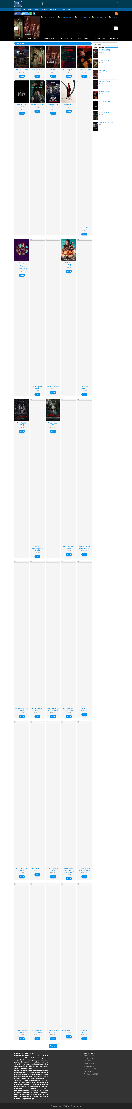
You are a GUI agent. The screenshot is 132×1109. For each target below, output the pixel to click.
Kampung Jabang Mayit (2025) (53, 1031)
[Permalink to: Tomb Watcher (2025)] (21, 410)
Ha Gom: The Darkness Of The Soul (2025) (37, 548)
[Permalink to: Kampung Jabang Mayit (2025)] (53, 955)
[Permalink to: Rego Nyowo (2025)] (68, 955)
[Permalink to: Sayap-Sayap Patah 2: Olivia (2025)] (53, 633)
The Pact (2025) (15, 38)
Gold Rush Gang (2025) (68, 264)
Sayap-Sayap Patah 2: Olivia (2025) (53, 709)
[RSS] (116, 13)
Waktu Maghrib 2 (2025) (68, 547)
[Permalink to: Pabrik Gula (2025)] (21, 56)
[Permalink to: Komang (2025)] (37, 793)
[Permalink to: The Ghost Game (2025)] (53, 91)
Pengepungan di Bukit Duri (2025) (84, 869)
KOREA (37, 72)
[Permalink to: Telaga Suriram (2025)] (53, 410)
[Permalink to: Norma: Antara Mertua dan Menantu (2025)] (68, 793)
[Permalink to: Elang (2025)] (84, 633)
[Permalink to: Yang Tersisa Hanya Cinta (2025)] (68, 633)
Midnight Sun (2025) (37, 387)
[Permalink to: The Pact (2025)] (37, 56)
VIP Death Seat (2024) (84, 387)
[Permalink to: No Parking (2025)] (49, 28)
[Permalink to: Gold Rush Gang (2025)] (68, 250)
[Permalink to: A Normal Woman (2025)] (21, 793)
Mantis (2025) (68, 105)
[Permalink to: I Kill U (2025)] (32, 28)
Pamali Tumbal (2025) (22, 1031)
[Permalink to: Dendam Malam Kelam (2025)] (37, 955)
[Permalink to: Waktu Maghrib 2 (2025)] (68, 471)
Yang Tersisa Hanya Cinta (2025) (68, 709)
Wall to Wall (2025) (100, 38)
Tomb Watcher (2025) (22, 424)
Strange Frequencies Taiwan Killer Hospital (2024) (22, 266)
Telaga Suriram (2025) (53, 424)
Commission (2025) (66, 38)
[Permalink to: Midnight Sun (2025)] (37, 311)
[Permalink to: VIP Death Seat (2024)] (84, 311)
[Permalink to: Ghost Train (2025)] (53, 311)
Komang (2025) (37, 868)
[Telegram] (34, 13)
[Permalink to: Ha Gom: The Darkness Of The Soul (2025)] (37, 471)
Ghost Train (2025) (53, 386)
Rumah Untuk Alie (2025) (37, 709)
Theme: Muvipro (76, 1106)
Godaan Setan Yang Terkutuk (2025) (84, 547)
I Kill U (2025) (32, 38)
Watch (22, 76)
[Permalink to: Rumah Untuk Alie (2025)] (37, 633)
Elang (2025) (84, 708)
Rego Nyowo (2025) (68, 1030)
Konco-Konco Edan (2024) (53, 869)
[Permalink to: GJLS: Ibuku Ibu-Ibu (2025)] (21, 633)
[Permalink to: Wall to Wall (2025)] (100, 28)
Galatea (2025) (84, 228)
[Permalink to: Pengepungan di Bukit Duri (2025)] (84, 793)
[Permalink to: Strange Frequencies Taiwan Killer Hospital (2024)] (21, 250)
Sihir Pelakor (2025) (84, 1031)
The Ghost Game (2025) (117, 38)
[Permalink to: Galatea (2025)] (84, 153)
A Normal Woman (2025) (22, 869)
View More (53, 1046)
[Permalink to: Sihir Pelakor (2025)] (84, 955)
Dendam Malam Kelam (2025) (37, 1031)
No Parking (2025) (49, 38)
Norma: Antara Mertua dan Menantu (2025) (68, 870)
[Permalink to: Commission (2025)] (66, 28)
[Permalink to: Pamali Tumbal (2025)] (21, 955)
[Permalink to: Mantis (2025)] (68, 91)
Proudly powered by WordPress (60, 1106)
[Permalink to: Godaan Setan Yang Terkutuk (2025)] (84, 471)
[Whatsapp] (30, 13)
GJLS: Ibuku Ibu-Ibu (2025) (21, 709)
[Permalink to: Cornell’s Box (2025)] (83, 28)
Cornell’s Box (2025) (83, 38)
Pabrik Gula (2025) (22, 70)
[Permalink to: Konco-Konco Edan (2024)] (53, 793)
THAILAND (68, 267)
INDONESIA (21, 72)
